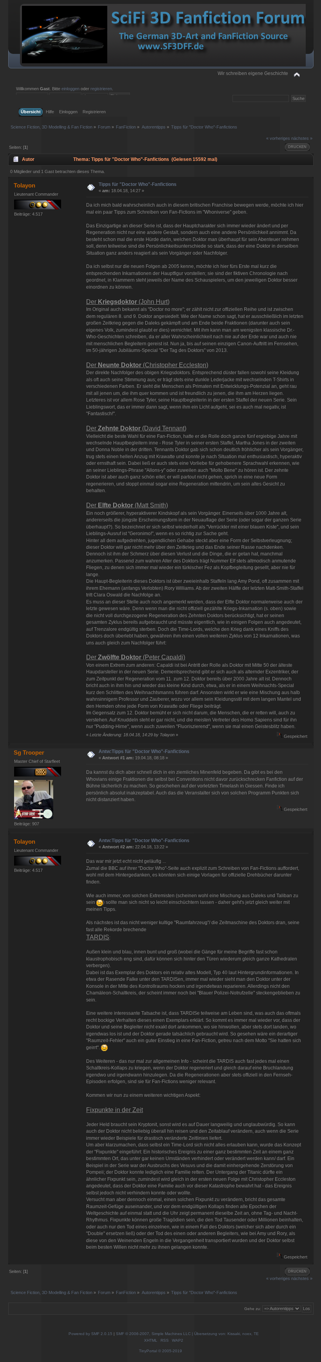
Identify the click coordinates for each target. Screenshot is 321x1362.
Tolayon (24, 185)
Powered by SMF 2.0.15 (90, 1334)
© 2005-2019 (170, 1351)
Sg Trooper (29, 752)
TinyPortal (148, 1351)
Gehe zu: (252, 1309)
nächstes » (301, 138)
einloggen (70, 88)
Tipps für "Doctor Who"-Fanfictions (138, 184)
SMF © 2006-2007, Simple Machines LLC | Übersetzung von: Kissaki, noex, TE (187, 1334)
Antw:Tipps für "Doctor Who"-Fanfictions (144, 751)
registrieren (101, 88)
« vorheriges (278, 138)
